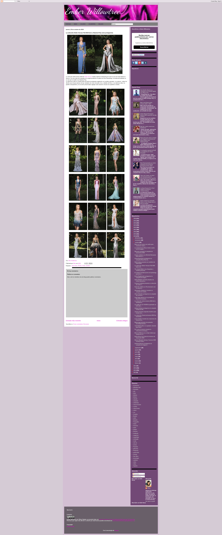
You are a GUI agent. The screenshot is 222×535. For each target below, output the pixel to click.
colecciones (74, 265)
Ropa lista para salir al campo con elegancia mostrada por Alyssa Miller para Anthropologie (148, 139)
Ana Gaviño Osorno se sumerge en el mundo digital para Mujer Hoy (148, 91)
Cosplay (135, 414)
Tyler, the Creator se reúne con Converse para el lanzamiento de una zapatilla (148, 177)
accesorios (136, 385)
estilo (134, 418)
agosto (137, 350)
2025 (135, 220)
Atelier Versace (88, 76)
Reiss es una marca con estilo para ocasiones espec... (144, 245)
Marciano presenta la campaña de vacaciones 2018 (144, 252)
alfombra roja (136, 387)
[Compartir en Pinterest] (92, 263)
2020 (135, 231)
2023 (135, 225)
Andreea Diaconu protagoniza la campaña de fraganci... (143, 344)
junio (136, 354)
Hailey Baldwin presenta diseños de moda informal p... (144, 280)
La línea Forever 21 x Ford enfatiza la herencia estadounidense (147, 189)
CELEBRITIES (92, 24)
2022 (135, 227)
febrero (137, 363)
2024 (135, 223)
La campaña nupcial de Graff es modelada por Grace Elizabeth (148, 152)
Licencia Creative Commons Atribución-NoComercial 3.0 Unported (117, 519)
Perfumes (135, 450)
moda (83, 265)
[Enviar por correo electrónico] (85, 263)
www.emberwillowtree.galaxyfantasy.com (124, 520)
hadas (134, 423)
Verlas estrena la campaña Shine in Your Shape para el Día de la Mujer (147, 202)
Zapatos (135, 466)
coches (135, 406)
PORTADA (68, 24)
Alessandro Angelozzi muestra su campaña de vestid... (144, 291)
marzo (137, 361)
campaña (135, 400)
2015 (135, 368)
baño (134, 393)
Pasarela (135, 446)
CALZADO (82, 24)
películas (135, 448)
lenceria (135, 431)
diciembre (138, 238)
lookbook (135, 433)
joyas (134, 427)
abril (136, 358)
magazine (135, 435)
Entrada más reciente (73, 321)
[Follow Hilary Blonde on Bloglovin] (138, 55)
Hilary (148, 488)
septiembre (138, 347)
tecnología (136, 458)
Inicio (98, 321)
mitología (135, 439)
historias (135, 425)
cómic (134, 410)
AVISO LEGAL (70, 526)
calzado (135, 399)
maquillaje (136, 437)
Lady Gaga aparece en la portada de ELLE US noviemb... (144, 298)
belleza (135, 395)
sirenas (135, 454)
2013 (135, 372)
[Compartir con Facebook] (90, 263)
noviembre (138, 240)
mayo (136, 356)
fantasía (135, 420)
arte (134, 391)
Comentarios (137, 476)
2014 (135, 370)
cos (134, 412)
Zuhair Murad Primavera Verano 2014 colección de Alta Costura (148, 115)
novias (135, 444)
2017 (135, 365)
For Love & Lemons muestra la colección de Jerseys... (143, 330)
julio (136, 352)
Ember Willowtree (92, 11)
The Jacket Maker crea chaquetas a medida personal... (144, 269)
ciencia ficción (137, 404)
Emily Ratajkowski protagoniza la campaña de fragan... (144, 277)
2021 (135, 229)
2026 (135, 218)
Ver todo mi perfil (150, 501)
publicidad (136, 452)
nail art (135, 443)
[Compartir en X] (88, 263)
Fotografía (136, 422)
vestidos (88, 265)
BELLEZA (101, 24)
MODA (75, 24)
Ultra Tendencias (72, 260)
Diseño (80, 265)
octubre (137, 242)
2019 (135, 234)
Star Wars (135, 456)
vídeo (134, 464)
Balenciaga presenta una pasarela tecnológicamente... (144, 323)
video (134, 462)
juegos (135, 429)
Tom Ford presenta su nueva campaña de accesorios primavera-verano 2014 (148, 164)
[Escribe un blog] (87, 263)
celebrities (136, 402)
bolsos (135, 397)
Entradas (136, 474)
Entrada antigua (121, 321)
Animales (135, 389)
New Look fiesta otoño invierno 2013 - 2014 (146, 103)
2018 (135, 236)
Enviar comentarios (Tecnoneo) (81, 324)
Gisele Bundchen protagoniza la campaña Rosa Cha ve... (143, 259)
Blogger (116, 530)
